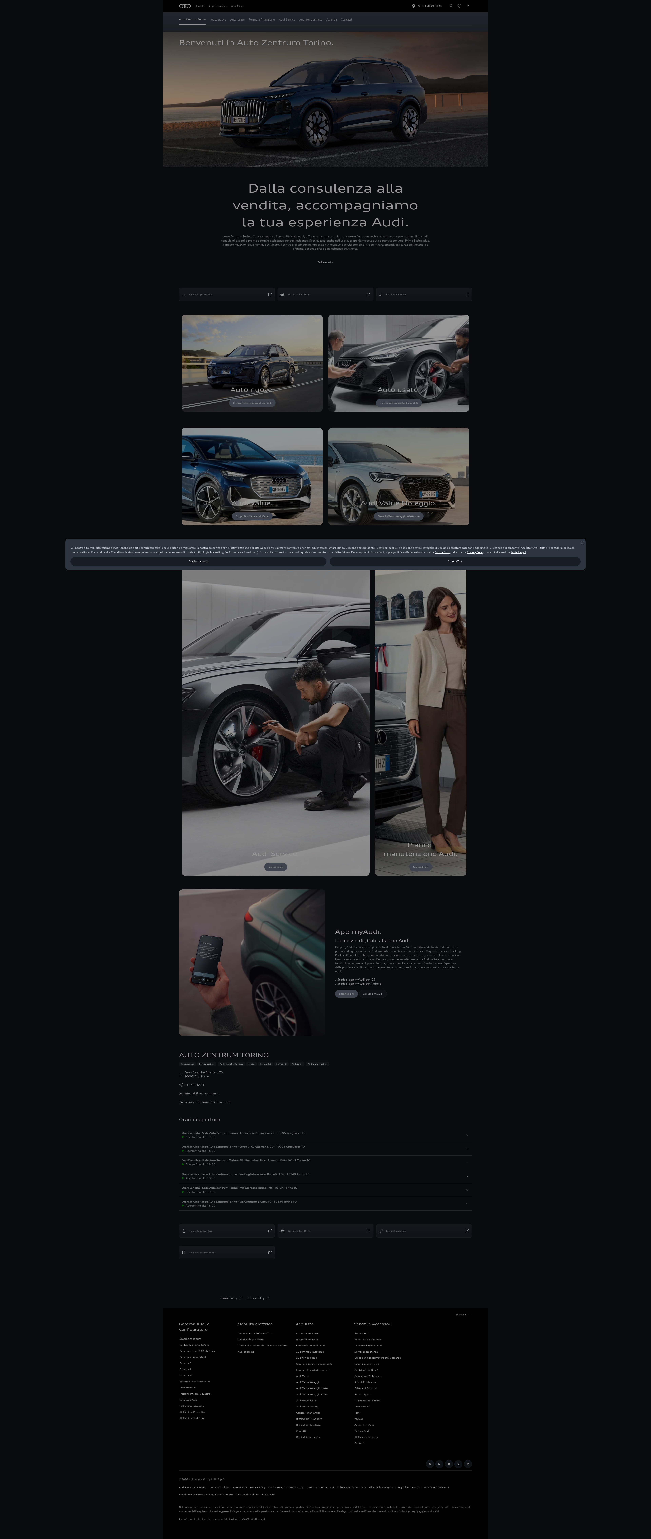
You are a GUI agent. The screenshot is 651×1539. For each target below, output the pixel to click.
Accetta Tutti (455, 561)
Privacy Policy (475, 552)
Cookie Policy (443, 552)
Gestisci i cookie (198, 561)
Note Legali (518, 552)
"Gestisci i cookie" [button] (387, 547)
